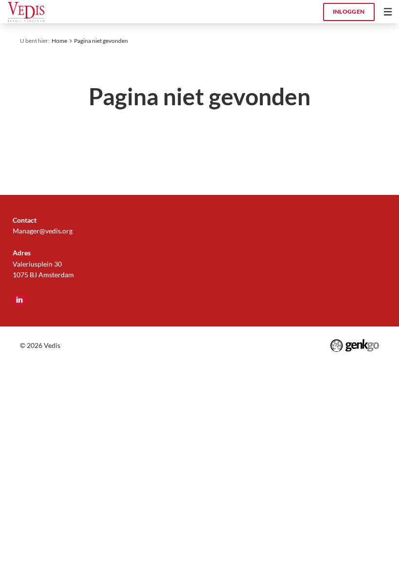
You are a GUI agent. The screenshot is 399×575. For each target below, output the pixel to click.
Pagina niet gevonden (101, 40)
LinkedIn (19, 300)
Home (59, 40)
